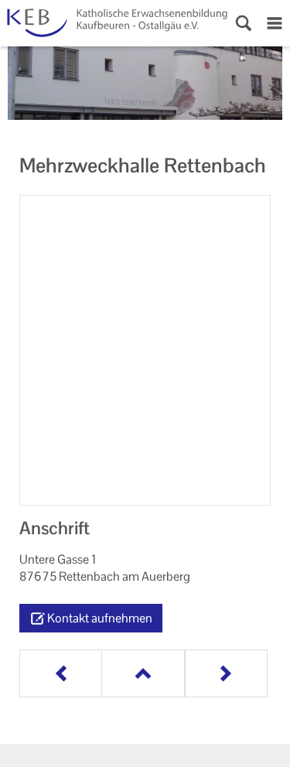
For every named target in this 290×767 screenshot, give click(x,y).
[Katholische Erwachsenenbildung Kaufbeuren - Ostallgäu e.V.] (114, 23)
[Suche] (243, 23)
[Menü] (274, 23)
